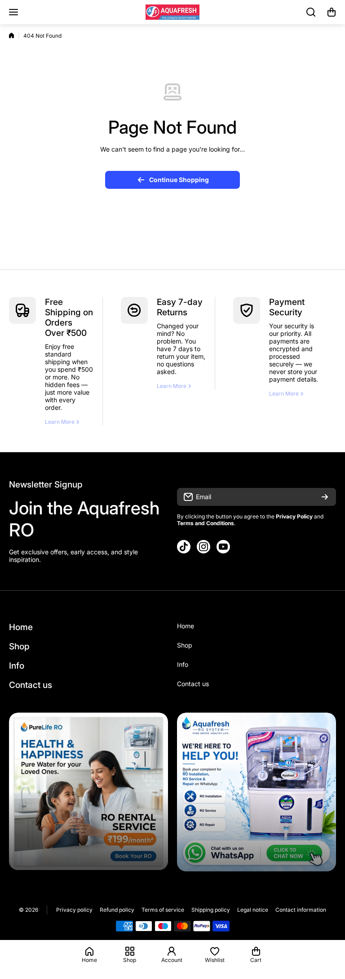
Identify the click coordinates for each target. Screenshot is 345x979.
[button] (331, 12)
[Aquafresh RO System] (172, 12)
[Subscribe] (325, 497)
